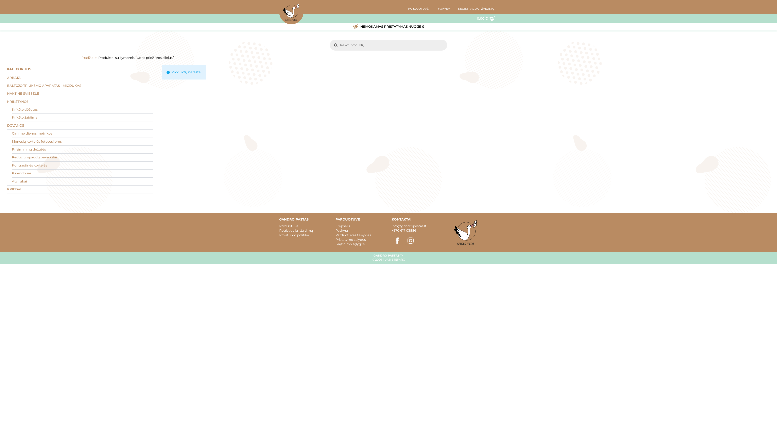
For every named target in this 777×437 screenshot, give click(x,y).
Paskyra (341, 230)
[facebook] (397, 240)
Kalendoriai (21, 173)
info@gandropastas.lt (409, 226)
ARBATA (14, 78)
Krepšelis (342, 226)
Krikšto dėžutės (25, 109)
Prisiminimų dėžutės (29, 149)
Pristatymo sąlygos (350, 240)
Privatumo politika (294, 235)
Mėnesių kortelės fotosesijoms (37, 141)
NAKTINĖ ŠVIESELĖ (23, 93)
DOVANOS (15, 125)
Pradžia (87, 58)
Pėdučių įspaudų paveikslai (34, 157)
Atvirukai (19, 181)
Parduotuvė (288, 226)
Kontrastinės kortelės (29, 165)
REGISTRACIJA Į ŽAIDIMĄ (476, 9)
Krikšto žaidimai (25, 117)
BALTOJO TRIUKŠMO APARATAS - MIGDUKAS (44, 86)
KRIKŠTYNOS (18, 102)
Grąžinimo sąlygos (350, 244)
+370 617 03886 (404, 230)
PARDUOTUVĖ (418, 9)
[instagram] (410, 240)
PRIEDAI (14, 189)
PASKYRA (443, 9)
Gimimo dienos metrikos (32, 133)
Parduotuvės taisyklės (353, 235)
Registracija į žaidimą (296, 230)
